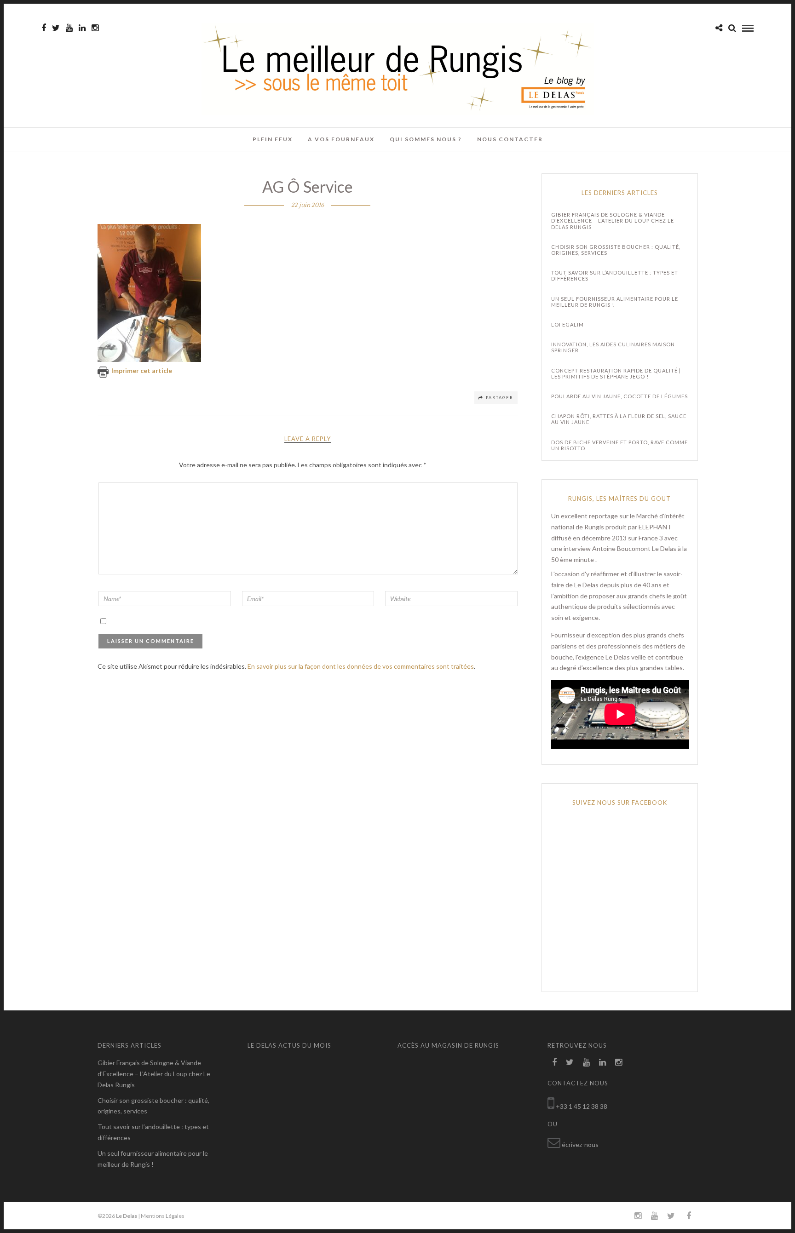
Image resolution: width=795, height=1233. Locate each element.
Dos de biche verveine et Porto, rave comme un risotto (619, 445)
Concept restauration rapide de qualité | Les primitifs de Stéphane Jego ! (616, 373)
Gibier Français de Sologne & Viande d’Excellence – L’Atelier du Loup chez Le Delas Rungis (612, 220)
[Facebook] (554, 1062)
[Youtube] (69, 28)
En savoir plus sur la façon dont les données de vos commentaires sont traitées (361, 666)
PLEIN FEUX (273, 139)
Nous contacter (510, 139)
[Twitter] (570, 1062)
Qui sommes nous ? (426, 139)
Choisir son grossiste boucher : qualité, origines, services (615, 250)
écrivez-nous (580, 1144)
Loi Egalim (567, 324)
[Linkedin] (82, 28)
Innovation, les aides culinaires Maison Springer (613, 347)
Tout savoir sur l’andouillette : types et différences (614, 275)
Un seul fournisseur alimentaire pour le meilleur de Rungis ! (614, 302)
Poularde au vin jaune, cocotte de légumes (619, 396)
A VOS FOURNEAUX (341, 139)
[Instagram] (95, 28)
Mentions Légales (162, 1215)
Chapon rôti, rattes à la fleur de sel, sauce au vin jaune (618, 419)
